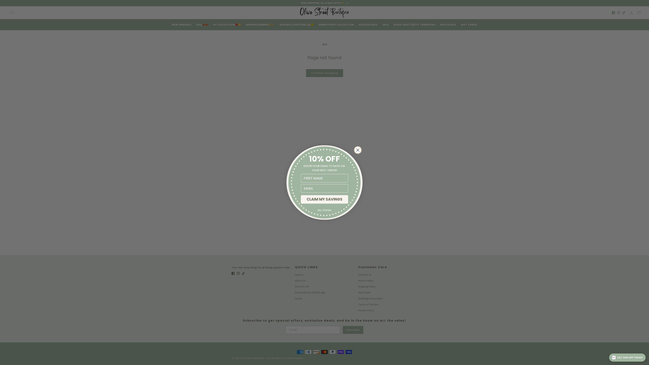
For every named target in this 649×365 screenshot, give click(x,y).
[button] (627, 358)
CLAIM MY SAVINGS (324, 199)
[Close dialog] (357, 150)
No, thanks (324, 210)
